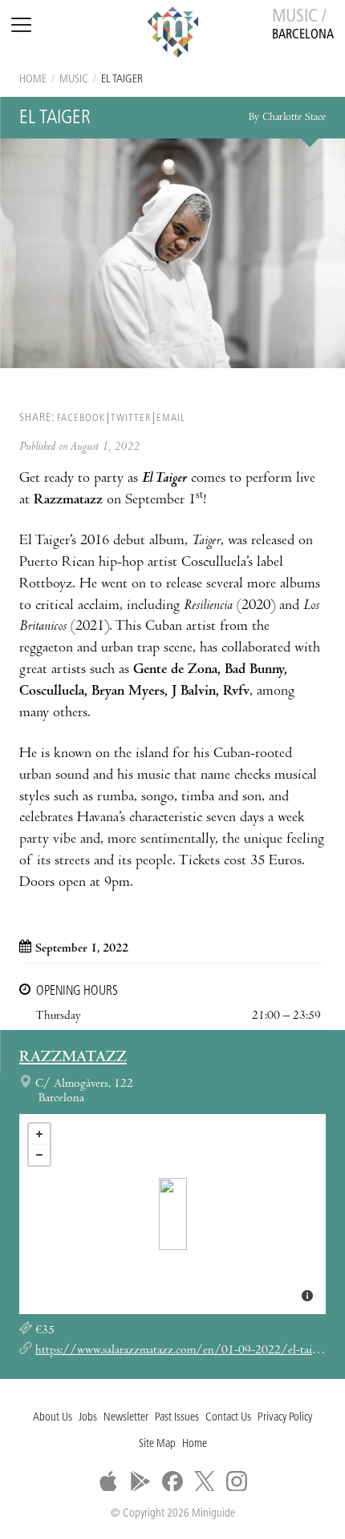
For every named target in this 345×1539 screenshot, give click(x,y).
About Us (52, 1418)
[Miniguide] (172, 34)
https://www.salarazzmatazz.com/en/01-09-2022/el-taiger (181, 1351)
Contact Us (228, 1418)
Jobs (88, 1418)
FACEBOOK (81, 418)
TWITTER (131, 418)
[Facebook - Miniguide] (172, 1481)
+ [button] (39, 1134)
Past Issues (177, 1418)
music (73, 80)
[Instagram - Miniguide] (237, 1481)
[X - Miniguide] (204, 1481)
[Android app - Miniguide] (140, 1481)
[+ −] (172, 1214)
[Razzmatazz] (173, 1214)
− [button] (39, 1154)
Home (33, 80)
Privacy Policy (285, 1418)
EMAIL (170, 418)
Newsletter (126, 1418)
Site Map (157, 1444)
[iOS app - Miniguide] (108, 1481)
